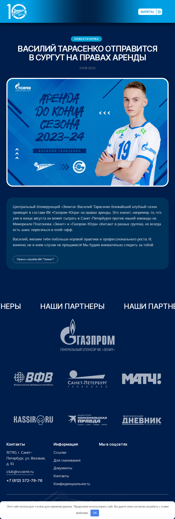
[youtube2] (98, 11)
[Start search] (124, 11)
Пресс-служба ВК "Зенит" (35, 259)
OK (95, 513)
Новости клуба (86, 39)
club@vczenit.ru (20, 471)
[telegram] (112, 11)
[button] (170, 11)
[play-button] (105, 11)
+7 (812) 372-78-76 (24, 481)
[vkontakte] (91, 11)
